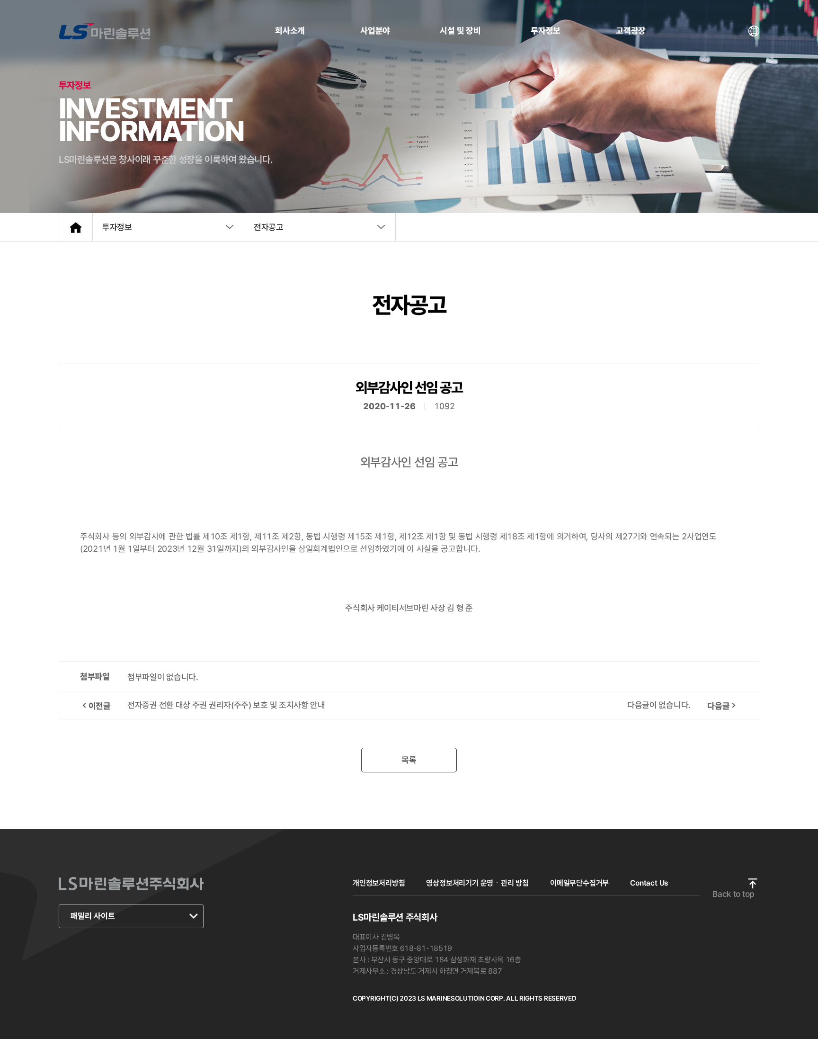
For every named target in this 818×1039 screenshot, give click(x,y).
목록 (408, 760)
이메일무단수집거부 (579, 882)
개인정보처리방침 (379, 882)
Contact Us (649, 882)
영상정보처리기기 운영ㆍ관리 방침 (477, 882)
